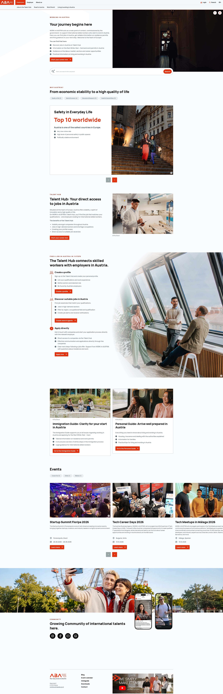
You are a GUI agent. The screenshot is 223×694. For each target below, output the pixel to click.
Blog (82, 675)
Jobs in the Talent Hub (24, 7)
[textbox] (109, 71)
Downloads (85, 684)
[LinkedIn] (75, 636)
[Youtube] (68, 636)
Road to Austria (39, 7)
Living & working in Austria (66, 7)
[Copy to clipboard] (130, 92)
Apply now (60, 354)
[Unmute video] (215, 13)
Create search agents (64, 320)
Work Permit (51, 7)
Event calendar (87, 678)
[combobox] (109, 71)
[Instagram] (52, 636)
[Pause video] (220, 13)
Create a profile (62, 291)
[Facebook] (60, 636)
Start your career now (59, 59)
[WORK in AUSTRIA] (58, 677)
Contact (84, 687)
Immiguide (85, 681)
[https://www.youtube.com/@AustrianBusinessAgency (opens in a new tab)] (143, 683)
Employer (30, 2)
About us (39, 2)
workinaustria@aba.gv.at (57, 687)
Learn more (55, 547)
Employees (20, 2)
